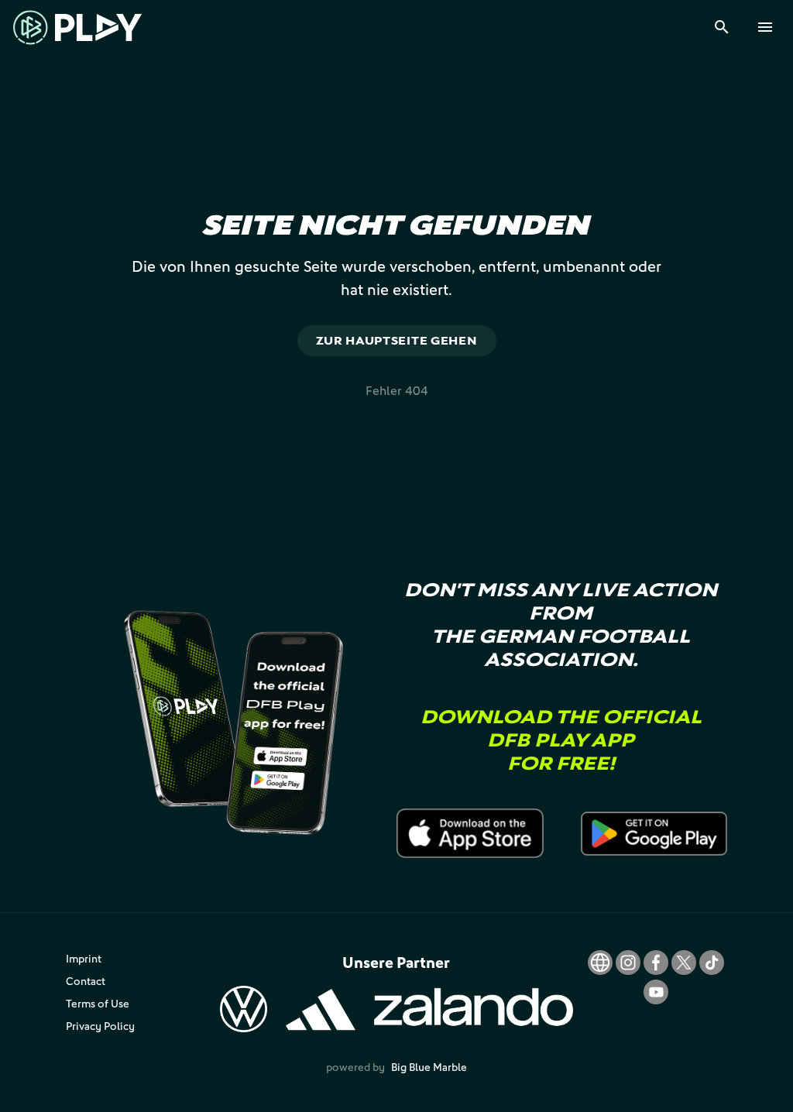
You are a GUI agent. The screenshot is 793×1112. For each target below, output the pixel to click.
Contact (85, 980)
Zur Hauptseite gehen (397, 340)
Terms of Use (97, 1003)
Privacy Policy (100, 1025)
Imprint (83, 958)
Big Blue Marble (429, 1066)
